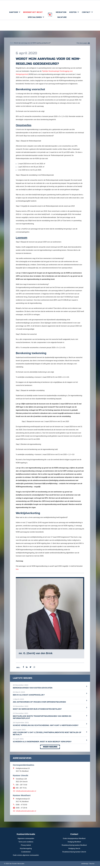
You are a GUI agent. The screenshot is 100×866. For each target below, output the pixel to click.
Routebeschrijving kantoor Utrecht (74, 852)
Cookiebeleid (25, 852)
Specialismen (35, 17)
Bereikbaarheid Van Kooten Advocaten (32, 688)
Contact (86, 12)
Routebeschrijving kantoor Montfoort (74, 845)
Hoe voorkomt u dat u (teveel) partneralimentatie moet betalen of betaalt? (47, 733)
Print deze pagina (82, 43)
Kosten (73, 12)
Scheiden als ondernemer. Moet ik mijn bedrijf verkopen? (42, 742)
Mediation (61, 12)
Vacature (62, 17)
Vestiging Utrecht (74, 848)
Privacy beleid (26, 845)
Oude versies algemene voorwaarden (26, 855)
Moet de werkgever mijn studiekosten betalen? (37, 709)
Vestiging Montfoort (74, 842)
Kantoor (13, 12)
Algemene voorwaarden (26, 838)
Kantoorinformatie (26, 834)
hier (17, 569)
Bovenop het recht (33, 12)
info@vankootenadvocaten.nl (26, 791)
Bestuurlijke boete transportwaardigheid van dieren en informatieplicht (42, 717)
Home (12, 43)
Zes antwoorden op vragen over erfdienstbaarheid (39, 702)
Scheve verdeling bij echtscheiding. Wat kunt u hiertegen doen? (45, 725)
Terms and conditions (25, 842)
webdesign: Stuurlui (87, 863)
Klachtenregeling (26, 848)
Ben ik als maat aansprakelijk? (29, 695)
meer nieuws (50, 747)
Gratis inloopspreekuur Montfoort (74, 838)
